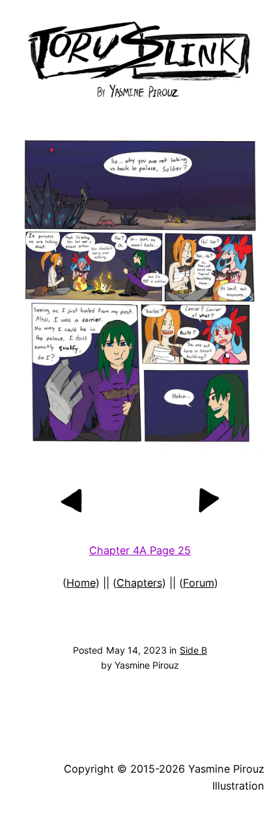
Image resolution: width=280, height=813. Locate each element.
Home (81, 582)
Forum (198, 582)
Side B (193, 650)
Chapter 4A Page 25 (140, 550)
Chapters (139, 582)
